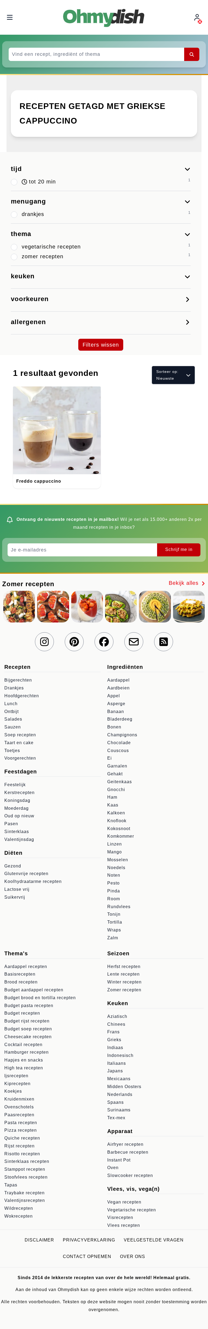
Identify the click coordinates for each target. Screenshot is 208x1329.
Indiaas (115, 1047)
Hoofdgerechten (21, 695)
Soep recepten (20, 735)
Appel (113, 695)
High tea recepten (23, 1068)
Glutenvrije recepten (26, 873)
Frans (113, 1032)
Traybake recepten (24, 1193)
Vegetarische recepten (131, 1210)
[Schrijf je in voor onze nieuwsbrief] (133, 641)
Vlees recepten (123, 1225)
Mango (114, 852)
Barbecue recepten (127, 1152)
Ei (109, 758)
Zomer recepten (124, 990)
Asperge (116, 703)
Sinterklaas (16, 831)
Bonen (114, 727)
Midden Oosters (124, 1086)
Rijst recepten (19, 1146)
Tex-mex (116, 1117)
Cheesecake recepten (28, 1036)
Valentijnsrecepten (24, 1200)
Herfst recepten (124, 966)
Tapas (10, 1185)
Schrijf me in (179, 549)
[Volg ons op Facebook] (104, 641)
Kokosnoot (118, 828)
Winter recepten (124, 982)
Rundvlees (119, 906)
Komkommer (120, 836)
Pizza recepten (20, 1130)
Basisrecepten (19, 974)
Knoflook (116, 820)
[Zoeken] (191, 54)
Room (113, 898)
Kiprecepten (17, 1083)
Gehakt (115, 774)
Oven (113, 1167)
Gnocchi (116, 789)
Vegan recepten (124, 1202)
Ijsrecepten (16, 1075)
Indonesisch (120, 1055)
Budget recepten (22, 1013)
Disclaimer (39, 1240)
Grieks (114, 1039)
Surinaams (119, 1110)
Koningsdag (17, 800)
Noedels (116, 867)
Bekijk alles (184, 583)
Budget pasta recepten (28, 1005)
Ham (112, 797)
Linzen (114, 844)
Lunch (11, 703)
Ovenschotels (19, 1107)
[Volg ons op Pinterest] (74, 641)
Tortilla (114, 922)
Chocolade (119, 742)
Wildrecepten (18, 1208)
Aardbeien (118, 688)
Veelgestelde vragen (154, 1240)
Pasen (11, 823)
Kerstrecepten (19, 792)
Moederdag (16, 808)
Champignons (122, 735)
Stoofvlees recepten (26, 1177)
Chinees (116, 1024)
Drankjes (14, 688)
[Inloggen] (198, 17)
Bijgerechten (18, 680)
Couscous (118, 750)
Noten (113, 875)
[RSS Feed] (163, 641)
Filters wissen (101, 345)
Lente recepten (123, 974)
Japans (115, 1071)
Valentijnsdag (19, 839)
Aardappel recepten (25, 966)
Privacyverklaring (89, 1240)
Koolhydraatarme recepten (33, 881)
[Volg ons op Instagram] (44, 641)
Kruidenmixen (19, 1099)
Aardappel (118, 680)
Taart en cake (19, 742)
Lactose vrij (17, 889)
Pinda (113, 891)
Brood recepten (21, 982)
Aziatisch (117, 1016)
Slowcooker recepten (130, 1175)
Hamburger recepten (26, 1052)
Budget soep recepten (28, 1029)
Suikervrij (14, 897)
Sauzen (12, 727)
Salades (13, 719)
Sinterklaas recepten (26, 1161)
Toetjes (12, 750)
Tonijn (114, 914)
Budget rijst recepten (27, 1021)
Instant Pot (119, 1160)
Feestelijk (15, 784)
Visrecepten (120, 1217)
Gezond (12, 866)
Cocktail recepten (23, 1044)
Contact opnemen (87, 1256)
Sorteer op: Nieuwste (167, 374)
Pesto (113, 883)
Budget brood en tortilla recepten (40, 997)
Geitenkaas (119, 781)
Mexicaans (119, 1078)
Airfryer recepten (125, 1144)
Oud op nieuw (19, 816)
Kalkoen (116, 813)
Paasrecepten (19, 1114)
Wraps (114, 930)
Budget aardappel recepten (33, 990)
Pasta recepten (20, 1122)
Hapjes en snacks (23, 1060)
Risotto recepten (22, 1153)
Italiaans (116, 1063)
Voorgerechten (20, 758)
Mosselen (117, 859)
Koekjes (13, 1091)
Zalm (112, 938)
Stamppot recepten (24, 1169)
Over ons (132, 1256)
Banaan (115, 711)
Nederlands (119, 1094)
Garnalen (117, 766)
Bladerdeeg (119, 719)
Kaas (112, 805)
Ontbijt (11, 711)
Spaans (115, 1102)
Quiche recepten (22, 1138)
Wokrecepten (18, 1216)
